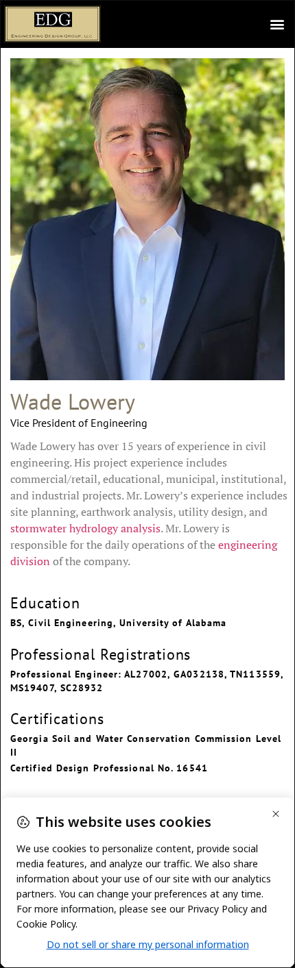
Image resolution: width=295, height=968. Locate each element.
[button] (277, 24)
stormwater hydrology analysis (85, 528)
